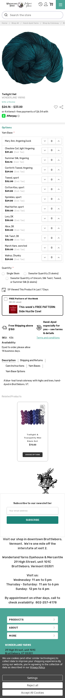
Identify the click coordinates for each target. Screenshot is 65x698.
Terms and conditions (48, 337)
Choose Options (32, 455)
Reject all (32, 685)
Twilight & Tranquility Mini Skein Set (32, 437)
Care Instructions (15, 365)
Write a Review (8, 102)
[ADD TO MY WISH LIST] (42, 413)
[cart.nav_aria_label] (51, 5)
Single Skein (13, 273)
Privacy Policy (37, 667)
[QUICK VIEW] (42, 407)
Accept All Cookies (32, 692)
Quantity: (8, 268)
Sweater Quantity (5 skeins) (43, 273)
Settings (32, 678)
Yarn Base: (8, 132)
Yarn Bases (34, 365)
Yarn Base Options (15, 371)
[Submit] (6, 15)
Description (9, 360)
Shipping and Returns (31, 360)
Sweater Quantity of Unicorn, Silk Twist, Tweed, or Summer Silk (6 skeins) (35, 280)
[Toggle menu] (60, 4)
